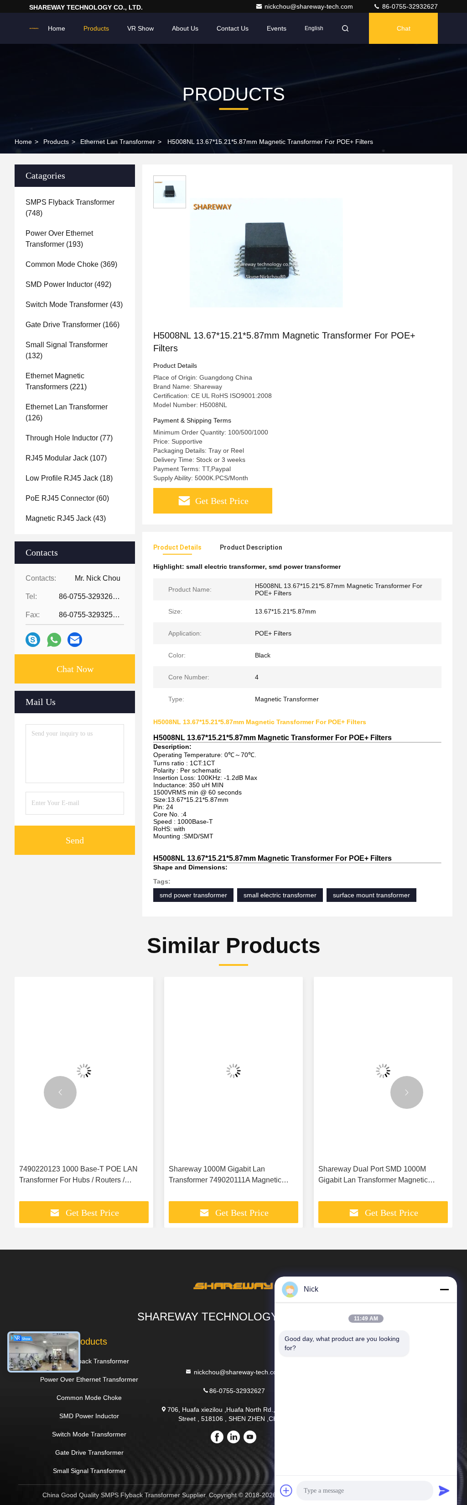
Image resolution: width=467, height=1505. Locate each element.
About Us (185, 28)
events (276, 28)
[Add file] (286, 1490)
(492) (68, 284)
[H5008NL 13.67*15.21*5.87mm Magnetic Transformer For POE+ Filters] (266, 252)
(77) (69, 438)
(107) (66, 458)
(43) (74, 304)
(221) (56, 381)
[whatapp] (54, 640)
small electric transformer (280, 895)
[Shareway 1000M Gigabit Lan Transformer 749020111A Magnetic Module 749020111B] (233, 1070)
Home (56, 28)
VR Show (140, 28)
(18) (69, 478)
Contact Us (233, 28)
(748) (70, 207)
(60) (67, 498)
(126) (67, 412)
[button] (60, 1092)
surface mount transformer (371, 895)
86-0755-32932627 (409, 6)
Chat (403, 28)
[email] (75, 640)
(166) (72, 325)
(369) (71, 264)
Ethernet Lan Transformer (117, 141)
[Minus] (444, 1289)
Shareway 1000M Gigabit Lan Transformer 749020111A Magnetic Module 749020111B (225, 1175)
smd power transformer (193, 895)
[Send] (444, 1490)
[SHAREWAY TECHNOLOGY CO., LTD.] (34, 28)
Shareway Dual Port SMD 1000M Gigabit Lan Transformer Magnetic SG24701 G (373, 1175)
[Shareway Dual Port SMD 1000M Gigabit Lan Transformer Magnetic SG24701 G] (383, 1070)
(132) (67, 350)
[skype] (33, 640)
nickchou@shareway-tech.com (310, 6)
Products (96, 28)
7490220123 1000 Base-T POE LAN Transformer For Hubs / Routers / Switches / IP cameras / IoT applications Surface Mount (83, 1175)
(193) (59, 238)
